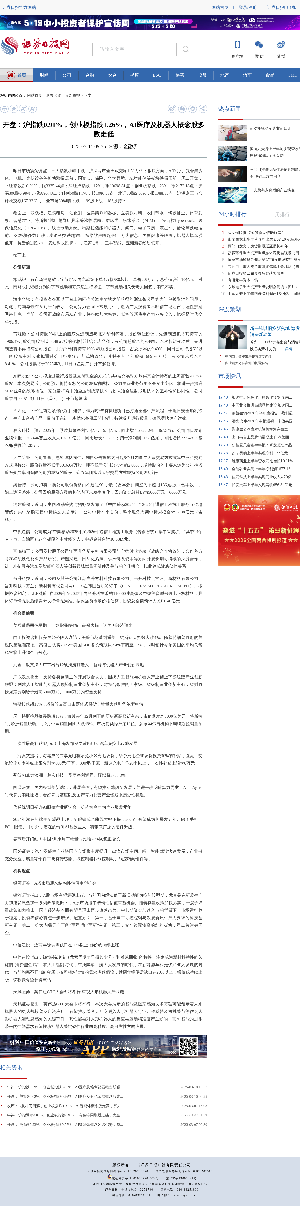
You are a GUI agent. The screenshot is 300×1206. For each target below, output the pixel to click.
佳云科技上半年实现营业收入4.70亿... (263, 477)
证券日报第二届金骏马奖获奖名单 (256, 273)
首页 (21, 75)
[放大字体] (23, 112)
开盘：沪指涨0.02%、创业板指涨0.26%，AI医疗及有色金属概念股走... (65, 1096)
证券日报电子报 (282, 7)
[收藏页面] (13, 112)
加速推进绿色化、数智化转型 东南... (262, 397)
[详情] (288, 349)
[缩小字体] (32, 112)
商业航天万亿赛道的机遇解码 (246, 363)
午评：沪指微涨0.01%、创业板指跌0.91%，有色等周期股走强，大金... (65, 1115)
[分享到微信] (182, 108)
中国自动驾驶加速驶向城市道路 (248, 356)
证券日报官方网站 (19, 7)
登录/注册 (248, 7)
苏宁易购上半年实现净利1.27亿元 (260, 453)
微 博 (281, 56)
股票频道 (53, 95)
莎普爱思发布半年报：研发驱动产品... (263, 445)
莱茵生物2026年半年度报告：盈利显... (264, 413)
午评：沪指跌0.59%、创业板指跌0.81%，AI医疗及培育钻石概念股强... (65, 1087)
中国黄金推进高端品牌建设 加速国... (262, 405)
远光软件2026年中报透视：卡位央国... (264, 421)
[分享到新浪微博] (172, 108)
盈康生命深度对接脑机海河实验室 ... (262, 429)
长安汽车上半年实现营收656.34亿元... (263, 485)
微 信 (259, 56)
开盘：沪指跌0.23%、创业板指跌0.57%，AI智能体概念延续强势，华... (65, 1125)
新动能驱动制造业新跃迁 (270, 128)
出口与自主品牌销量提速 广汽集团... (262, 437)
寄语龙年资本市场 (243, 280)
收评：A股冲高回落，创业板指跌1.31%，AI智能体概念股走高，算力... (65, 1106)
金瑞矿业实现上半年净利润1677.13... (262, 469)
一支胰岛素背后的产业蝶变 (272, 190)
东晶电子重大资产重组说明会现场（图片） (263, 287)
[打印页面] (4, 112)
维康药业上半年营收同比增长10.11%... (264, 461)
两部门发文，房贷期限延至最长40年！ (260, 246)
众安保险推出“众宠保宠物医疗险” (255, 233)
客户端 (237, 56)
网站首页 (220, 7)
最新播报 (72, 95)
